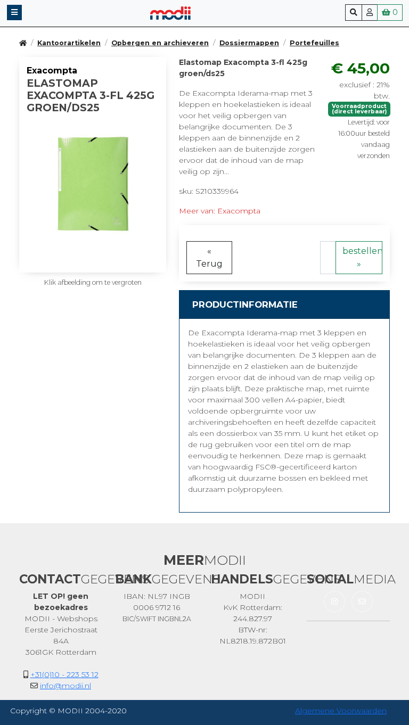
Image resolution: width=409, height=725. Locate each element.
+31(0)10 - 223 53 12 (64, 674)
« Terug (209, 257)
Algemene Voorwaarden (341, 710)
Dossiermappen (249, 43)
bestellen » (362, 257)
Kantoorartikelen (69, 43)
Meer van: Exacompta (219, 211)
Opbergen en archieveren (160, 43)
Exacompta (52, 70)
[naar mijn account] (370, 12)
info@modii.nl (65, 685)
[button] (14, 12)
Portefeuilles (314, 43)
